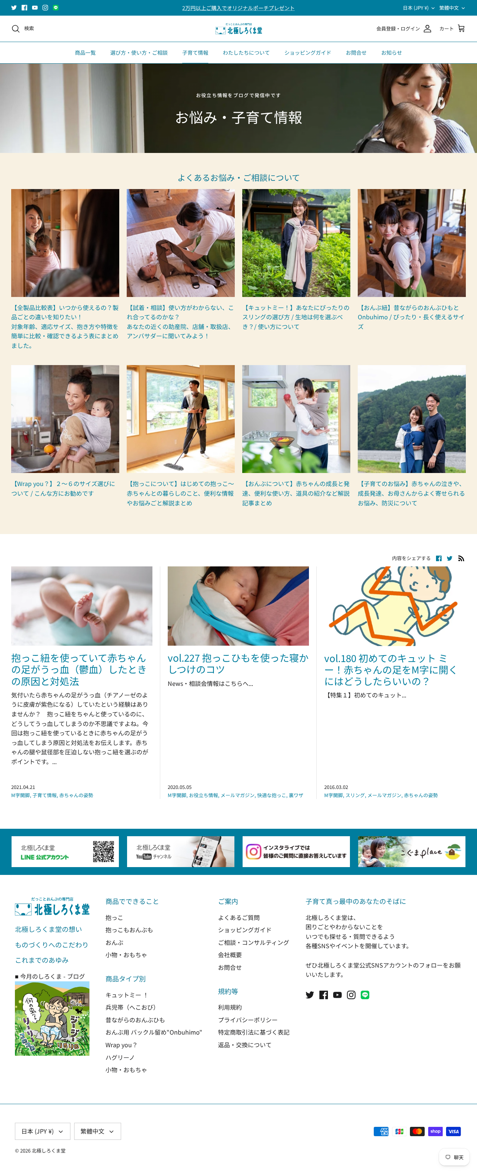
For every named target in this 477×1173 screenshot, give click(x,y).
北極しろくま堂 (49, 1150)
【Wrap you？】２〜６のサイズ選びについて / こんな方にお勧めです (63, 488)
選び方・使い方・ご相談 (139, 52)
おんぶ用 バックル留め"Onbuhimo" (153, 1031)
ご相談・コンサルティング (253, 942)
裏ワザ (296, 795)
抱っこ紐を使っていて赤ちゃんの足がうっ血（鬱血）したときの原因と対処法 (79, 669)
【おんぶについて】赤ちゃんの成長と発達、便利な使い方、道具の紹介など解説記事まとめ (296, 493)
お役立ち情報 (203, 795)
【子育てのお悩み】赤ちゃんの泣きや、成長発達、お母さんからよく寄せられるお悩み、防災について (411, 493)
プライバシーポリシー (248, 1019)
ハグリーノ (120, 1057)
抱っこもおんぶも (129, 929)
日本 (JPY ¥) (416, 7)
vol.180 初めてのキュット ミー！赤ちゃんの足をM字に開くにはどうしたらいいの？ (391, 669)
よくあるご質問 (239, 917)
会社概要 (230, 954)
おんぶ (114, 942)
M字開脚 (20, 795)
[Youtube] (35, 7)
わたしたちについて (246, 52)
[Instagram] (45, 7)
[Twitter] (14, 7)
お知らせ (391, 52)
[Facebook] (24, 7)
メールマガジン (238, 795)
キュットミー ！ (127, 994)
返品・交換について (245, 1044)
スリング (355, 795)
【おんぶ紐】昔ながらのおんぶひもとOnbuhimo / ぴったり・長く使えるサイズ (411, 317)
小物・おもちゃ (126, 954)
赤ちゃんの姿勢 (76, 795)
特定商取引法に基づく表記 (254, 1031)
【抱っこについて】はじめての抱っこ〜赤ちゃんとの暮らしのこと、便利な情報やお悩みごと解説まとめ (180, 493)
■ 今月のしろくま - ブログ (50, 976)
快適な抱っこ (271, 795)
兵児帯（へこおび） (132, 1007)
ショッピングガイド (307, 52)
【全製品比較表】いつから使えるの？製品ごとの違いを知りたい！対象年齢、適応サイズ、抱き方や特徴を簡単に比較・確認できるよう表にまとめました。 (65, 326)
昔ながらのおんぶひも (135, 1019)
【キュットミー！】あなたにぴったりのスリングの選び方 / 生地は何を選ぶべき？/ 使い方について (296, 317)
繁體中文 (449, 7)
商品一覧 (85, 52)
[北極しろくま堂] (238, 29)
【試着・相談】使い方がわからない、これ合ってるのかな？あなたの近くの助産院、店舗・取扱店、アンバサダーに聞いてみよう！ (180, 322)
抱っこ (114, 917)
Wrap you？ (121, 1044)
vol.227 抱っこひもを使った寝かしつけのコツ (238, 663)
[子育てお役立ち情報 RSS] (461, 558)
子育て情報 (195, 52)
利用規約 (230, 1007)
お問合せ (356, 52)
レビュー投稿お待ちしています (238, 8)
